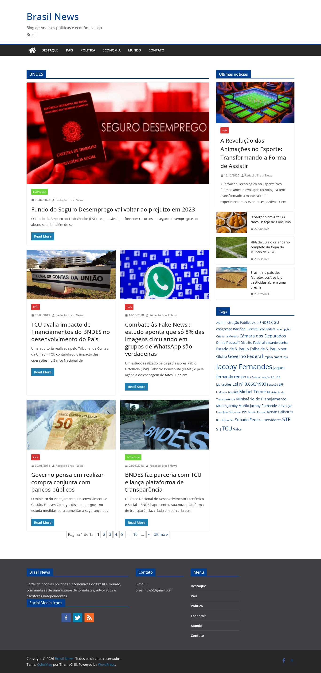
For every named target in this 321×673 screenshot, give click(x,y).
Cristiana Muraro (227, 336)
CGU (275, 322)
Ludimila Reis (224, 392)
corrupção (283, 329)
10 (135, 534)
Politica (88, 50)
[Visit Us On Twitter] (77, 615)
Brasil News (53, 16)
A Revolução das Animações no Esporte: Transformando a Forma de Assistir (253, 153)
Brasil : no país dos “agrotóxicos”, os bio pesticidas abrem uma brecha (268, 280)
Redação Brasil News (69, 200)
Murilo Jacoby (227, 405)
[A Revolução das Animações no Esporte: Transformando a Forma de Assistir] (255, 102)
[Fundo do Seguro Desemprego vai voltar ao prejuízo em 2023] (118, 133)
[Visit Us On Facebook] (66, 615)
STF (286, 419)
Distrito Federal (253, 342)
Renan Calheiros (280, 412)
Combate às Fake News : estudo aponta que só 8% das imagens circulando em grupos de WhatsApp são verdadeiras (164, 339)
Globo (221, 356)
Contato (156, 50)
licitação (272, 384)
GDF (283, 349)
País (69, 50)
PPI (244, 412)
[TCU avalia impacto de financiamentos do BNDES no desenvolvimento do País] (71, 274)
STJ (218, 429)
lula (235, 392)
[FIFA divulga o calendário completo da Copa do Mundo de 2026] (231, 250)
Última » (160, 534)
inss (285, 357)
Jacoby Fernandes (244, 366)
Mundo (134, 50)
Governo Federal (245, 356)
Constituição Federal (261, 329)
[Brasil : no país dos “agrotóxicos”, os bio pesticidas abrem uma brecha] (231, 283)
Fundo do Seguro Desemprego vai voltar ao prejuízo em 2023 (113, 209)
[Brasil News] (32, 50)
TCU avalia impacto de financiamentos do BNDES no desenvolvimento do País (70, 332)
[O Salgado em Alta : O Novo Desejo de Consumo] (231, 223)
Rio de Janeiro (225, 420)
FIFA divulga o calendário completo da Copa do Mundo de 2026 (270, 247)
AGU (255, 323)
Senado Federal (249, 419)
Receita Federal (257, 412)
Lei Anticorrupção (258, 377)
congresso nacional (231, 329)
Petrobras (235, 412)
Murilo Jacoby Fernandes (258, 405)
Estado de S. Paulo (232, 349)
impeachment (273, 357)
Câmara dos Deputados (262, 336)
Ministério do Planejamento (261, 399)
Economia (112, 50)
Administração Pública (233, 322)
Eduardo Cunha (277, 342)
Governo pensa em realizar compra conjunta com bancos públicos (67, 482)
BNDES (264, 322)
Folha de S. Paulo (265, 349)
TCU (227, 428)
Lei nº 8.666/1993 (249, 384)
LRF (281, 384)
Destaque (50, 50)
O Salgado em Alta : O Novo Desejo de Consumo (271, 219)
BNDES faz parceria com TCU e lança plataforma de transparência (163, 482)
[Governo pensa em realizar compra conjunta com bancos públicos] (71, 425)
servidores (272, 419)
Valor (237, 429)
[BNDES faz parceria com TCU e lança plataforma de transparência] (164, 425)
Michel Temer (252, 391)
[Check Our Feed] (89, 615)
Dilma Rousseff (228, 342)
